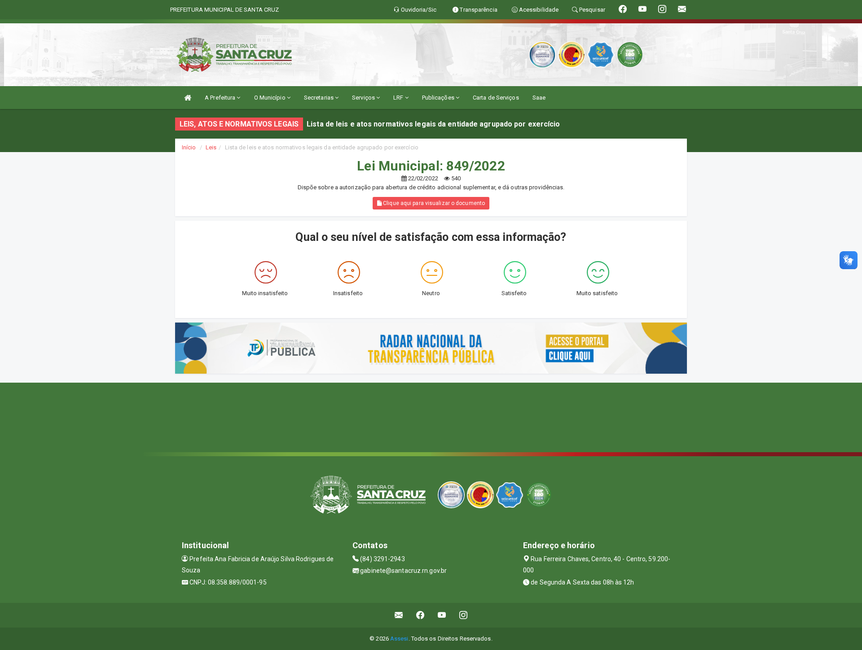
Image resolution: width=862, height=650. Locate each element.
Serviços (364, 97)
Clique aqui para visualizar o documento (433, 203)
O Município (270, 97)
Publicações (439, 97)
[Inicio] (188, 97)
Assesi (399, 638)
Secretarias (319, 97)
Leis (211, 147)
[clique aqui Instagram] (463, 615)
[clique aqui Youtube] (442, 615)
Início (189, 147)
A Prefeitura (221, 97)
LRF (399, 97)
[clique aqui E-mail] (399, 615)
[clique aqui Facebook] (420, 615)
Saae (538, 97)
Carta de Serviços (496, 97)
